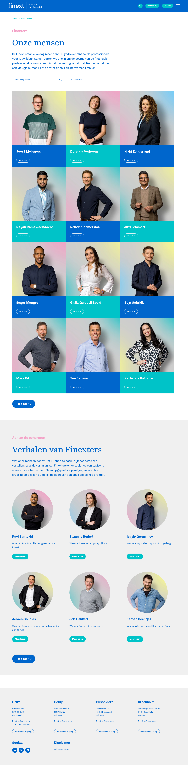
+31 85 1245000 (22, 724)
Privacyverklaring (62, 749)
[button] (140, 6)
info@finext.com (22, 721)
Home (14, 19)
